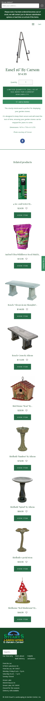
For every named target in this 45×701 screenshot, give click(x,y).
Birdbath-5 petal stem (22, 557)
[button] (41, 5)
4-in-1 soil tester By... (22, 204)
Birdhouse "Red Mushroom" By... (22, 608)
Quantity (14, 82)
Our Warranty (8, 656)
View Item (22, 215)
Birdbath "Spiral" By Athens (22, 507)
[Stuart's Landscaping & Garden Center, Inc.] (22, 141)
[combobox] (20, 5)
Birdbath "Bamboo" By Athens (23, 456)
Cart (39, 24)
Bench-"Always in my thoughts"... (22, 305)
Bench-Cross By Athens (22, 355)
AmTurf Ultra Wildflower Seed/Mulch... (22, 254)
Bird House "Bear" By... (22, 406)
